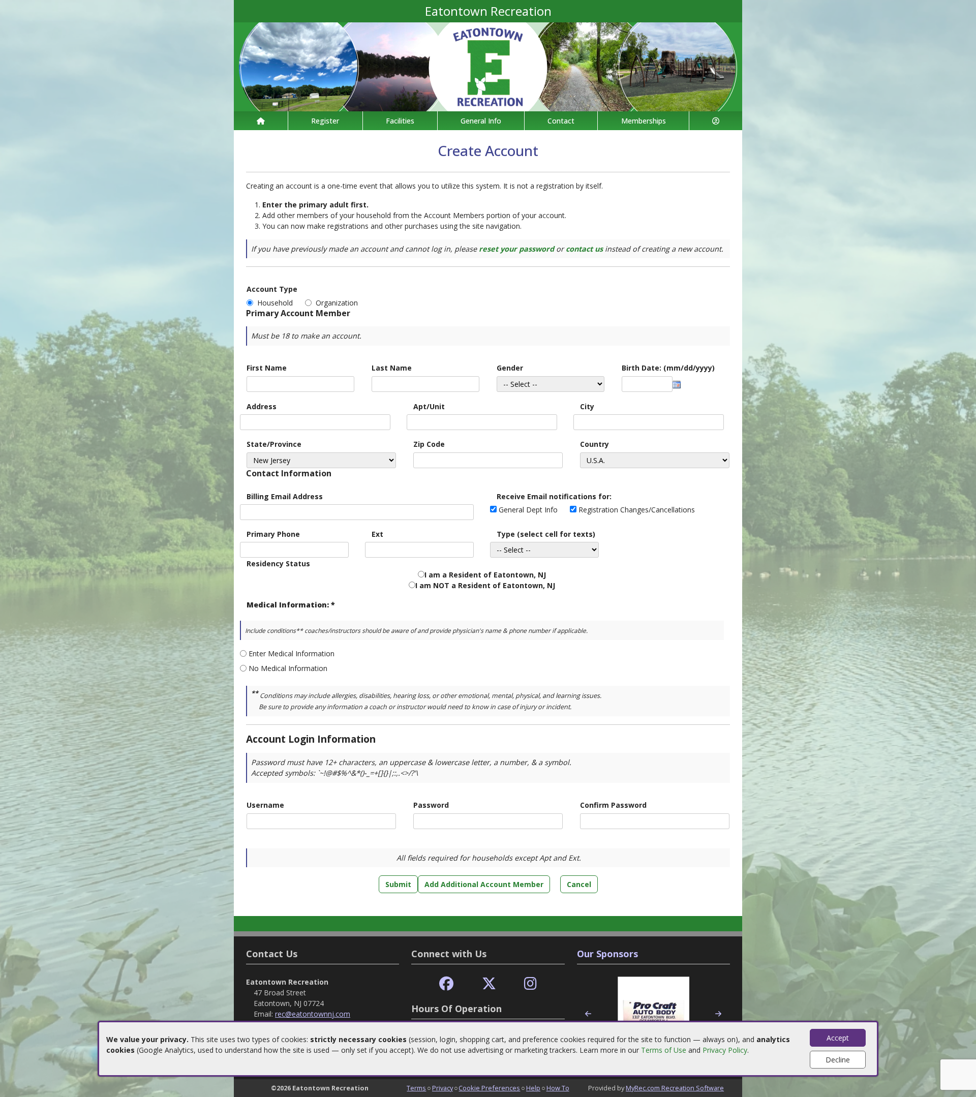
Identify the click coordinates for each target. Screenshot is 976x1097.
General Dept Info (528, 509)
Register (325, 121)
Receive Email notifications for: (554, 496)
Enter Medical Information (291, 653)
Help (533, 1087)
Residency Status (278, 563)
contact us (584, 249)
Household (277, 303)
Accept (838, 1038)
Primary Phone (273, 534)
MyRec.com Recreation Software (675, 1087)
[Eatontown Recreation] (488, 66)
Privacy (442, 1087)
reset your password (516, 249)
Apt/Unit (429, 406)
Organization (337, 303)
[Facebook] (446, 984)
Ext (377, 534)
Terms (416, 1087)
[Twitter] (489, 984)
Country (594, 444)
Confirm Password (613, 805)
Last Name (392, 368)
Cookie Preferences (489, 1087)
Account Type (272, 289)
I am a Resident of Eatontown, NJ (485, 575)
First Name (267, 368)
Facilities (400, 121)
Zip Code (429, 444)
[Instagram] (530, 984)
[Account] (715, 120)
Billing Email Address (285, 496)
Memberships (643, 121)
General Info (481, 121)
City (587, 406)
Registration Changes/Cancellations (636, 509)
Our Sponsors (607, 954)
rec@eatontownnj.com (312, 1014)
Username (265, 805)
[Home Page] (261, 120)
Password (431, 805)
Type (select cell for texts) (546, 534)
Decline (838, 1059)
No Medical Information (288, 668)
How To (557, 1087)
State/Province (274, 444)
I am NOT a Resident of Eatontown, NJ (485, 585)
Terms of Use (663, 1050)
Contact (560, 121)
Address (262, 406)
